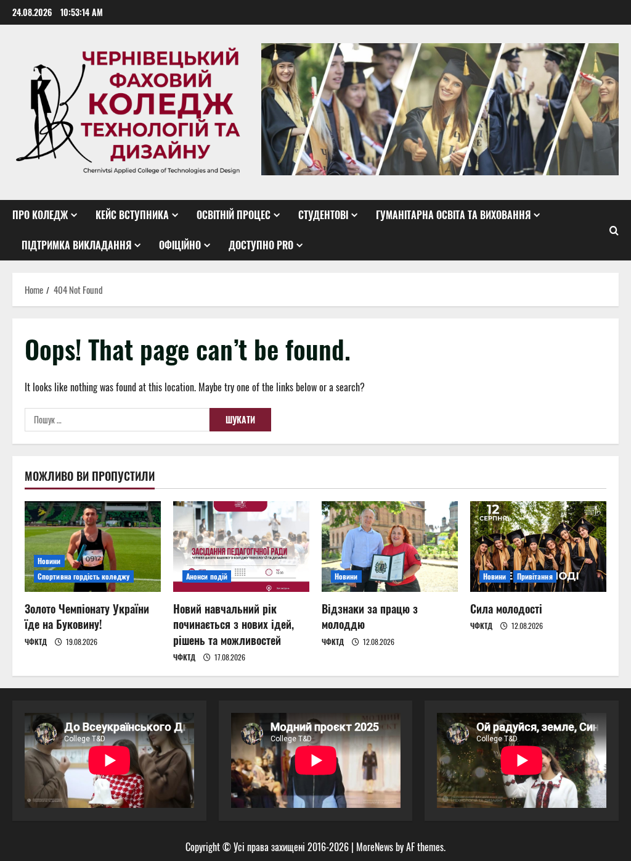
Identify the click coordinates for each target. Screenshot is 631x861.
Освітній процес (234, 214)
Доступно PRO (261, 245)
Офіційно (180, 245)
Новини (49, 560)
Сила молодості (506, 609)
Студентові (323, 214)
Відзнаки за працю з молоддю (370, 616)
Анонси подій (206, 576)
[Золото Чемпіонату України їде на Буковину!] (93, 546)
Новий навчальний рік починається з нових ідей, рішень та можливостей (233, 624)
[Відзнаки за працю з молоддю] (390, 546)
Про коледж (40, 214)
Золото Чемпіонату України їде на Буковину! (87, 616)
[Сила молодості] (538, 546)
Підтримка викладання (76, 245)
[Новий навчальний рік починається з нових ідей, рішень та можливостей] (241, 546)
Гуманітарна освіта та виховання (453, 214)
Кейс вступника (132, 214)
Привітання (535, 576)
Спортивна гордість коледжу (84, 576)
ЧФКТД (36, 641)
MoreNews (374, 846)
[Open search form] (614, 230)
